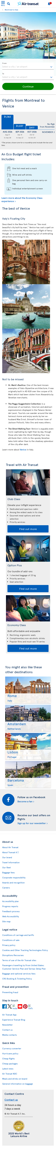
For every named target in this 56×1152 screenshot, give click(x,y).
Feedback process (11, 911)
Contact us (7, 1029)
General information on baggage (17, 1083)
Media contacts (9, 1034)
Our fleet (6, 867)
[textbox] (28, 66)
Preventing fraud (10, 992)
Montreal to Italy (11, 9)
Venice (23, 449)
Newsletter (7, 1024)
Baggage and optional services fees (18, 973)
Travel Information (11, 862)
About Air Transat (10, 847)
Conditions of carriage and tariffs (18, 935)
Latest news (7, 1068)
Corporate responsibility (13, 877)
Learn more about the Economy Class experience (21, 199)
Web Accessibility (10, 916)
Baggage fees (8, 872)
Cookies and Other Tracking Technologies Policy (25, 950)
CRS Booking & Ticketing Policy (17, 978)
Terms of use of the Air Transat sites (19, 960)
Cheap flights (8, 1058)
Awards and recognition (13, 882)
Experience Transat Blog (13, 1019)
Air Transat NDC (9, 1073)
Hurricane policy (10, 1053)
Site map (6, 921)
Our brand (7, 857)
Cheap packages (10, 1063)
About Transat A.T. (10, 852)
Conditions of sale (10, 940)
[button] (28, 86)
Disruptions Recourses (13, 955)
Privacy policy (8, 945)
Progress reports (10, 906)
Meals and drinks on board (14, 1078)
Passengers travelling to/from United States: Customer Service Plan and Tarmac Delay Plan (24, 967)
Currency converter (11, 1048)
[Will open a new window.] (4, 1006)
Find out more (28, 529)
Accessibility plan (10, 901)
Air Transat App (9, 1014)
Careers (6, 887)
